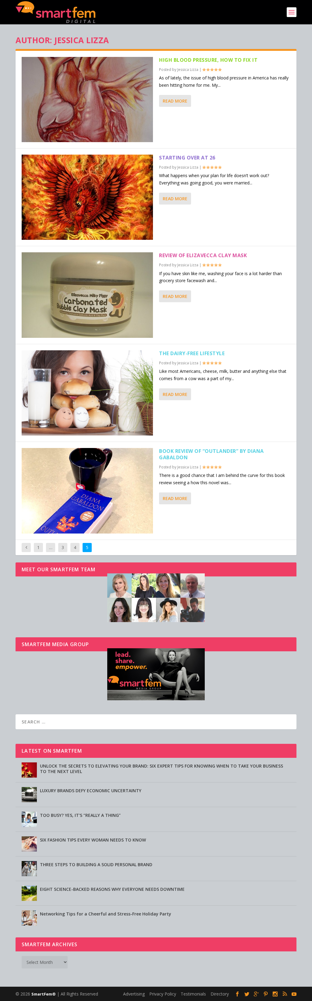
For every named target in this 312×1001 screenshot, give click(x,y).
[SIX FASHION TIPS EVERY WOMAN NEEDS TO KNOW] (29, 844)
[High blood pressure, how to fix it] (87, 99)
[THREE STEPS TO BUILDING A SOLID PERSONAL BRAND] (29, 868)
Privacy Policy (162, 994)
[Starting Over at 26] (87, 197)
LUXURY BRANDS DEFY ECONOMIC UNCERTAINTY (90, 790)
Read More (175, 101)
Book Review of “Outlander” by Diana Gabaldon (211, 454)
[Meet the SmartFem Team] (156, 620)
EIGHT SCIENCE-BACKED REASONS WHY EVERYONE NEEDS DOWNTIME (112, 889)
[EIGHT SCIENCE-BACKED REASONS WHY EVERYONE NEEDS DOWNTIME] (29, 893)
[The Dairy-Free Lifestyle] (87, 393)
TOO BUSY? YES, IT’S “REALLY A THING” (80, 815)
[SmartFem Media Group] (156, 699)
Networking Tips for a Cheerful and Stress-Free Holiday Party (105, 914)
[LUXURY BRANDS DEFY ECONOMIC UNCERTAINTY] (29, 794)
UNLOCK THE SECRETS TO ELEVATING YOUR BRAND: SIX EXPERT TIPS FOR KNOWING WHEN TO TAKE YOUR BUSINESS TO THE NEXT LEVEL (161, 768)
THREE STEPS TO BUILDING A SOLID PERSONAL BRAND (96, 864)
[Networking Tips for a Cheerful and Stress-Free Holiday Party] (29, 918)
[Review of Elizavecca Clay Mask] (87, 295)
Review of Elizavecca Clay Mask (203, 255)
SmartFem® (43, 994)
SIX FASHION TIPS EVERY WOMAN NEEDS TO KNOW (93, 840)
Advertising (134, 994)
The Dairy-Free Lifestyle (192, 353)
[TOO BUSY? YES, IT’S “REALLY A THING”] (29, 819)
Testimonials (193, 994)
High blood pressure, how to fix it (208, 60)
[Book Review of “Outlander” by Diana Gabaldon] (87, 491)
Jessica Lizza (187, 69)
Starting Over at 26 (187, 157)
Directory (220, 994)
